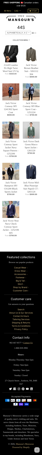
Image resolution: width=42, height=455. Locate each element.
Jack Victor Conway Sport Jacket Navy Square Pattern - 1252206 (10, 147)
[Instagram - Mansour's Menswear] (19, 388)
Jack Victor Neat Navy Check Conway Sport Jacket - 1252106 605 (11, 226)
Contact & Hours (21, 316)
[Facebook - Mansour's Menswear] (14, 388)
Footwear (20, 277)
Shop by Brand (20, 287)
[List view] (35, 32)
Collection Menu (20, 40)
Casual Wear (20, 267)
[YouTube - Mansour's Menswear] (27, 388)
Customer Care (20, 290)
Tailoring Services (21, 319)
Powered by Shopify (21, 447)
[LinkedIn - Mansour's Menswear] (31, 388)
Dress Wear (20, 271)
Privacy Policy (21, 329)
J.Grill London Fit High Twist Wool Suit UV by (11, 68)
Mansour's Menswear (25, 444)
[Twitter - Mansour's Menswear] (10, 388)
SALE (20, 284)
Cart (34, 11)
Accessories (20, 274)
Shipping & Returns (21, 322)
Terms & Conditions (21, 326)
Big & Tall (20, 281)
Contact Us (28, 343)
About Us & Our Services (21, 313)
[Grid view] (33, 32)
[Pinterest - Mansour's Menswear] (23, 388)
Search (21, 309)
